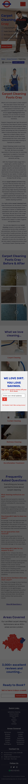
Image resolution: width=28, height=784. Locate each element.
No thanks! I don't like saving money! (13, 405)
